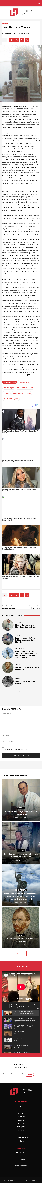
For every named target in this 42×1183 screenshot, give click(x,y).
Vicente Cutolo (10, 33)
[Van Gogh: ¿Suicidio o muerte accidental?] (8, 667)
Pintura (18, 664)
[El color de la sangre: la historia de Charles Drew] (8, 625)
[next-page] (24, 953)
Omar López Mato (21, 817)
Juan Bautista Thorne (25, 388)
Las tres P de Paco (8, 608)
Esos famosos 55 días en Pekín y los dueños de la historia (25, 640)
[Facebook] (11, 40)
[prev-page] (17, 953)
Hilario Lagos (9, 388)
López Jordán (17, 393)
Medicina (18, 622)
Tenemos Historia (21, 1137)
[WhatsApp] (27, 40)
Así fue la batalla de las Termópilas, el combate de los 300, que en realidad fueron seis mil (26, 654)
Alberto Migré (35, 608)
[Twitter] (16, 40)
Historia (6, 24)
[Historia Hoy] (21, 12)
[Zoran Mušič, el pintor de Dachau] (8, 681)
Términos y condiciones (21, 1165)
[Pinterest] (22, 40)
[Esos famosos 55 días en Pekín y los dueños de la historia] (8, 639)
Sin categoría (20, 648)
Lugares (21, 1120)
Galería (21, 1141)
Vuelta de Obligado (11, 399)
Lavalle (6, 393)
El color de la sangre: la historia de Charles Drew (25, 626)
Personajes (21, 1117)
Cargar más (20, 691)
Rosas (28, 393)
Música (21, 1106)
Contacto (21, 1159)
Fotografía (21, 1127)
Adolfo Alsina (24, 382)
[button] (3, 3)
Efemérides (21, 1130)
